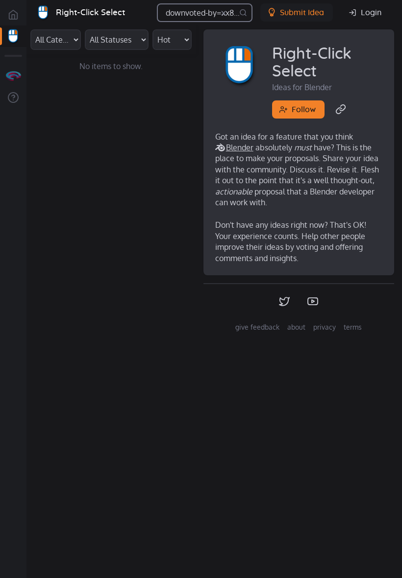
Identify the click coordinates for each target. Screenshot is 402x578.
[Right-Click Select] (13, 36)
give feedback (257, 327)
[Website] (340, 110)
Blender (239, 147)
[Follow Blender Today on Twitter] (284, 302)
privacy (324, 327)
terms (353, 327)
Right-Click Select (90, 12)
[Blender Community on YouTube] (313, 302)
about (296, 327)
